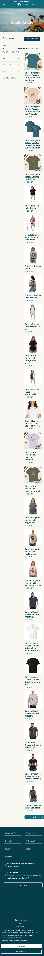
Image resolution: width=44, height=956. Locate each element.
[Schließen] (41, 930)
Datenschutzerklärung (22, 940)
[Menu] (39, 5)
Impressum (21, 926)
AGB (21, 923)
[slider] (3, 48)
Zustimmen (21, 946)
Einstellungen (21, 952)
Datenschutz (21, 920)
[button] (33, 4)
